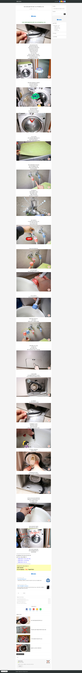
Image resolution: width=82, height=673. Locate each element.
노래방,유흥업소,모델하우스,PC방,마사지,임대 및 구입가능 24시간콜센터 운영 (29, 580)
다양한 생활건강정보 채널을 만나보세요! (59, 8)
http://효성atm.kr (19, 577)
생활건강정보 (18, 1)
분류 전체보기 (57, 25)
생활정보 (18, 597)
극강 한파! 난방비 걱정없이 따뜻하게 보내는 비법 (38, 629)
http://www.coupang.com (21, 584)
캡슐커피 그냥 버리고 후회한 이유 (20, 602)
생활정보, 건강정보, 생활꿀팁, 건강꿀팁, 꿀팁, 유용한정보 (26, 664)
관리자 (57, 1)
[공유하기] (19, 593)
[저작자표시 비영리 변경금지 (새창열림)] (27, 593)
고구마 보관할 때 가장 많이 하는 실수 (21, 601)
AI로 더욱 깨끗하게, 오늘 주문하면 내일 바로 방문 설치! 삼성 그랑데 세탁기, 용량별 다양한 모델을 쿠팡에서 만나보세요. (30, 588)
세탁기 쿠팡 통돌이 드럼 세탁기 (22, 586)
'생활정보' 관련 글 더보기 (20, 654)
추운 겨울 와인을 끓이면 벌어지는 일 (21, 598)
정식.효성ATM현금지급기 (21, 579)
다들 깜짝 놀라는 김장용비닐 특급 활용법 (21, 603)
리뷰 (56, 29)
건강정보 (57, 30)
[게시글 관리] (20, 593)
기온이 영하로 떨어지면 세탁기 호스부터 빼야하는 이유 (34, 6)
